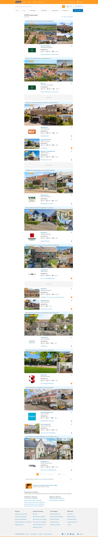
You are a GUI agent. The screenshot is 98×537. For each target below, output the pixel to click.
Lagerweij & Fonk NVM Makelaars (48, 470)
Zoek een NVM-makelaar (21, 519)
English (81, 534)
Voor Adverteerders (71, 519)
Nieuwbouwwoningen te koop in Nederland (34, 502)
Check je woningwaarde (20, 516)
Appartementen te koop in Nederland (33, 500)
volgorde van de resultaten (40, 479)
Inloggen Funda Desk (55, 524)
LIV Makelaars (44, 148)
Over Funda (70, 514)
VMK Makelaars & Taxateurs (47, 203)
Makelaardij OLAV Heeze (46, 159)
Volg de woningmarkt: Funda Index (23, 522)
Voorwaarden (34, 534)
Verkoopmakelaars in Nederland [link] (56, 500)
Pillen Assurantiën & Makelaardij (48, 433)
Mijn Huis (35, 514)
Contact (69, 524)
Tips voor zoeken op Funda (39, 524)
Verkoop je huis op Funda (21, 514)
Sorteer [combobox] (68, 17)
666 (59, 474)
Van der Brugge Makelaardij (47, 383)
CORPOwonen (44, 346)
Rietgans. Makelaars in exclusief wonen (50, 54)
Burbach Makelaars (45, 241)
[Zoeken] (63, 6)
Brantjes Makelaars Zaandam (47, 421)
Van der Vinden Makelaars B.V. (48, 278)
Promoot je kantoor (54, 519)
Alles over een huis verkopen (39, 519)
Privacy (27, 534)
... (56, 474)
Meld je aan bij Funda (55, 514)
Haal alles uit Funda (37, 527)
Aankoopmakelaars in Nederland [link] (57, 498)
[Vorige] (33, 474)
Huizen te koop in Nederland (31, 498)
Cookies (40, 534)
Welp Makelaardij (45, 136)
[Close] (71, 479)
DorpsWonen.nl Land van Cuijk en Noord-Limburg (52, 297)
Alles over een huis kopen (39, 516)
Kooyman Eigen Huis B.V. (46, 309)
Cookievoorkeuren (48, 534)
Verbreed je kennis (54, 522)
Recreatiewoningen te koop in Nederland (34, 506)
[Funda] (18, 2)
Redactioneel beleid (72, 522)
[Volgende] (64, 474)
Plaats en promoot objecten (56, 516)
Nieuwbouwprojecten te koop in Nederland (34, 504)
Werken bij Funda (71, 516)
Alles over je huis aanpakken (39, 522)
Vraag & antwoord (19, 524)
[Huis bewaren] (71, 46)
